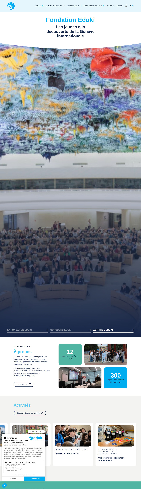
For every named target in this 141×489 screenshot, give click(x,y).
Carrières (110, 6)
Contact (119, 6)
